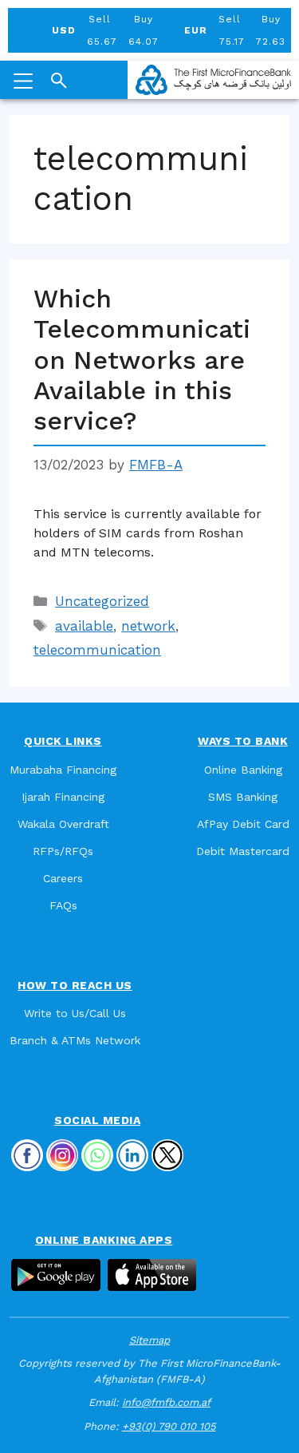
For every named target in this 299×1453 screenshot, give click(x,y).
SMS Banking (242, 796)
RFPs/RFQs (63, 851)
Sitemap (149, 1340)
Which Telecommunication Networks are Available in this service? (141, 360)
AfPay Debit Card (243, 824)
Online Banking (243, 769)
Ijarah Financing (63, 796)
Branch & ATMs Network (75, 1040)
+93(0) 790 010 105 (169, 1426)
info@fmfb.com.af (166, 1402)
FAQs (63, 905)
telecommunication (97, 650)
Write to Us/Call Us (75, 1013)
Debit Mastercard (242, 851)
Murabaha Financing (63, 769)
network (148, 626)
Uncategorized (102, 601)
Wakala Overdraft (63, 824)
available (84, 626)
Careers (63, 878)
